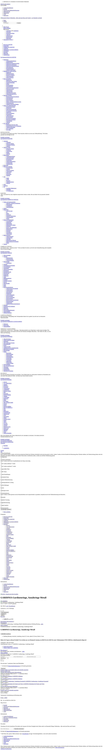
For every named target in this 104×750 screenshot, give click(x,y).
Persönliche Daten (10, 33)
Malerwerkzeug (6, 235)
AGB (4, 14)
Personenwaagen (10, 89)
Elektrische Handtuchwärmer (12, 63)
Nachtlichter (9, 160)
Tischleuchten (9, 162)
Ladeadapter (9, 171)
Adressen (8, 34)
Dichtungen (8, 108)
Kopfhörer (8, 150)
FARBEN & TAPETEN (8, 519)
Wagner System (6, 426)
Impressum (5, 15)
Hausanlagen (9, 292)
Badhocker (8, 72)
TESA (4, 421)
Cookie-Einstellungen (8, 7)
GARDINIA (6, 389)
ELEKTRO (6, 518)
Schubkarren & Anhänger (9, 306)
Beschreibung (4, 621)
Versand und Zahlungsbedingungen (11, 10)
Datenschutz (6, 13)
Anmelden (8, 30)
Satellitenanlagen (10, 181)
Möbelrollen (9, 362)
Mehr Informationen (59, 747)
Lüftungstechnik (10, 115)
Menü (4, 20)
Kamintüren (9, 114)
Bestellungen (9, 37)
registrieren (15, 30)
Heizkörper (5, 59)
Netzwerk (8, 173)
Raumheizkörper (10, 68)
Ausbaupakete (9, 289)
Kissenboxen (6, 273)
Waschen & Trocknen (8, 370)
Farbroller (8, 239)
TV (4, 187)
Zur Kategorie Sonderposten (7, 442)
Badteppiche (9, 80)
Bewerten (3, 616)
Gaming (8, 169)
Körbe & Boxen (9, 77)
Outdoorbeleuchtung (10, 161)
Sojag (4, 415)
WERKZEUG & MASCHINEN (10, 521)
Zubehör (8, 122)
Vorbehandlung (9, 217)
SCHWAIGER (6, 412)
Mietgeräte (5, 578)
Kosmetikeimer (9, 86)
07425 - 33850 (4, 697)
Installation (8, 112)
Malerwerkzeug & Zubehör (12, 241)
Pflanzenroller (6, 283)
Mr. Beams (5, 401)
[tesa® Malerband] (5, 686)
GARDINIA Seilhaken (17, 676)
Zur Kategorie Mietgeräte (6, 440)
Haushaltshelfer (6, 344)
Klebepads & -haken (10, 225)
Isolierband (8, 222)
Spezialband (9, 232)
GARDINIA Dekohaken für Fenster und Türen (33, 683)
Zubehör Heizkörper (10, 69)
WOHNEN (6, 523)
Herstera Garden (7, 391)
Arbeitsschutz (9, 237)
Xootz (4, 431)
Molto (4, 400)
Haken (7, 84)
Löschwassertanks (10, 294)
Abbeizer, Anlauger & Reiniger (13, 203)
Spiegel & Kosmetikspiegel (12, 87)
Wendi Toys (6, 428)
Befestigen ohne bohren (11, 81)
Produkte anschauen (5, 137)
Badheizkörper (9, 62)
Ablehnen (3, 748)
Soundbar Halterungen (11, 188)
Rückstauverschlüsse (10, 119)
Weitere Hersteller (7, 433)
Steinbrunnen (9, 302)
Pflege (7, 213)
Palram (5, 405)
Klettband (8, 226)
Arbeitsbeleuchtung (10, 156)
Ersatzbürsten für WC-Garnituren (13, 126)
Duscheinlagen (9, 98)
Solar (4, 184)
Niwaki (5, 403)
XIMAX (5, 430)
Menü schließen (6, 28)
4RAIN (5, 382)
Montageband (9, 228)
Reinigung (8, 214)
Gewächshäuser (6, 266)
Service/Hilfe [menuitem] (10, 10)
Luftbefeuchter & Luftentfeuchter (10, 348)
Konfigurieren (8, 748)
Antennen (5, 141)
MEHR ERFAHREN (5, 4)
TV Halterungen (10, 190)
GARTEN (5, 520)
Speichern (3, 668)
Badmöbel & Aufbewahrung (9, 71)
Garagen (5, 264)
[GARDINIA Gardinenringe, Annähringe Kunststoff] (13, 681)
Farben (5, 208)
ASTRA (5, 384)
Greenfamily (6, 268)
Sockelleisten (9, 121)
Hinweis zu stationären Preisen (10, 717)
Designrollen (9, 355)
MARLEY (5, 398)
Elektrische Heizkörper (11, 64)
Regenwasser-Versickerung (12, 300)
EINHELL (5, 386)
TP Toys (5, 423)
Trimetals (5, 424)
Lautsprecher (9, 151)
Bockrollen (8, 353)
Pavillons (5, 279)
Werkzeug (5, 324)
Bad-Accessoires (7, 78)
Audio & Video (6, 147)
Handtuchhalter (9, 85)
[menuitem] (53, 8)
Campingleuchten (10, 157)
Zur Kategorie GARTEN (6, 253)
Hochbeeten (6, 270)
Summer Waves (6, 419)
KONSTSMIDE (7, 394)
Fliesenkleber (9, 204)
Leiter (4, 277)
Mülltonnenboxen (7, 278)
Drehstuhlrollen (9, 356)
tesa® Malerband (13, 686)
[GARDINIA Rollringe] (6, 678)
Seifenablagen (9, 90)
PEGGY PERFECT (7, 407)
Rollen (4, 351)
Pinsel (7, 242)
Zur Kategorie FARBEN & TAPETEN (9, 199)
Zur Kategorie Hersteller (6, 379)
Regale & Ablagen (10, 75)
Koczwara (5, 393)
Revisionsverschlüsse (11, 118)
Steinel (4, 417)
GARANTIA (6, 388)
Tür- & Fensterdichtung (8, 365)
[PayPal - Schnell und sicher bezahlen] (9, 594)
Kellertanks (8, 293)
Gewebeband (9, 221)
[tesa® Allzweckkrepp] (6, 672)
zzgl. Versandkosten (10, 606)
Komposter (5, 274)
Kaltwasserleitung (10, 113)
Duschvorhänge (9, 100)
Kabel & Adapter (10, 143)
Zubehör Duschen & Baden (12, 104)
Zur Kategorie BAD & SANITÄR (8, 57)
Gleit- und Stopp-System (8, 342)
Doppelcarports (9, 259)
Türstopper (5, 367)
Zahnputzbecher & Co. (11, 94)
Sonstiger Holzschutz (11, 216)
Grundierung (9, 205)
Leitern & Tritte (6, 346)
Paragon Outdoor (7, 406)
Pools (4, 284)
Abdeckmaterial (9, 236)
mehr (42, 624)
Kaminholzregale (7, 272)
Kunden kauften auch (5, 669)
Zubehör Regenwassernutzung (13, 303)
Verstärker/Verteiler (10, 144)
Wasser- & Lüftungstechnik (9, 105)
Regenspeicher (9, 298)
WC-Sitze (8, 129)
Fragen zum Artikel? (8, 646)
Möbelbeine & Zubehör (8, 349)
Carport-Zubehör (10, 260)
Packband (8, 230)
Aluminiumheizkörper (11, 61)
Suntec (4, 420)
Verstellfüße (6, 368)
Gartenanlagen (9, 291)
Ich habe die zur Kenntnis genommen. (17, 666)
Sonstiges (5, 185)
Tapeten (5, 244)
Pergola (5, 282)
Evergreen (5, 387)
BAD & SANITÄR (7, 516)
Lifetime (5, 396)
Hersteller (5, 524)
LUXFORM (6, 397)
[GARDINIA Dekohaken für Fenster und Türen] (12, 683)
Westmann (5, 429)
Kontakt (5, 9)
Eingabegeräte (9, 167)
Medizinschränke (10, 73)
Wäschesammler (10, 76)
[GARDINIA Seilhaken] (6, 676)
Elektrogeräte (6, 261)
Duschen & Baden (7, 95)
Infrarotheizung (9, 67)
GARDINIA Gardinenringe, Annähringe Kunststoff (36, 681)
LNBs (7, 179)
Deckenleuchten (9, 159)
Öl (6, 212)
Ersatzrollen (9, 358)
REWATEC (6, 411)
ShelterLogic (6, 414)
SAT (4, 176)
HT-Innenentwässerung (11, 110)
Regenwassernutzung (8, 287)
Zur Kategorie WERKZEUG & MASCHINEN (11, 321)
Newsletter (5, 719)
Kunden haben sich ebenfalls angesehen (19, 669)
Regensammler (9, 296)
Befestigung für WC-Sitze (12, 124)
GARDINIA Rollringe (17, 678)
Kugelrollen (9, 359)
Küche (4, 345)
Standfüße (8, 189)
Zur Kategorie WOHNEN (6, 336)
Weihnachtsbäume (7, 312)
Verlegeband (9, 234)
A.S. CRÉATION (7, 383)
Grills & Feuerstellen (8, 269)
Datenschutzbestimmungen (14, 666)
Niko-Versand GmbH (8, 402)
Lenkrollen (8, 360)
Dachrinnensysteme (10, 106)
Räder (4, 286)
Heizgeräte (5, 165)
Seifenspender (9, 91)
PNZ (4, 408)
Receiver (8, 180)
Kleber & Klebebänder (8, 219)
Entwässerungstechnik (11, 109)
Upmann (5, 425)
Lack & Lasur (9, 211)
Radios (7, 152)
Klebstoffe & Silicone (11, 240)
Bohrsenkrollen (9, 354)
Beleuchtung (6, 155)
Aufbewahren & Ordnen (8, 340)
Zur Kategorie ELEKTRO (6, 138)
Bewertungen (10, 621)
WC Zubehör (6, 123)
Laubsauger (8, 263)
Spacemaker (6, 416)
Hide (4, 392)
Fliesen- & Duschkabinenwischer (13, 101)
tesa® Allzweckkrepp (16, 672)
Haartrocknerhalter (10, 82)
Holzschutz (5, 209)
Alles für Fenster (7, 339)
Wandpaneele (6, 369)
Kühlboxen (5, 275)
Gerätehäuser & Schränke (9, 265)
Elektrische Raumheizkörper (12, 66)
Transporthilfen (6, 311)
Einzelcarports (9, 257)
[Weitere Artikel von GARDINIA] (4, 601)
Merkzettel (8, 38)
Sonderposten (6, 579)
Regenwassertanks (10, 297)
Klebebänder (9, 223)
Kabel (7, 178)
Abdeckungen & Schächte (12, 288)
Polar (4, 410)
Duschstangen (9, 99)
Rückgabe (5, 707)
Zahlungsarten (9, 35)
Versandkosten (25, 733)
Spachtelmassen (9, 207)
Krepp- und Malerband (11, 227)
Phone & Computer (7, 166)
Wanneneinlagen (10, 103)
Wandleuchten (9, 164)
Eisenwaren (6, 325)
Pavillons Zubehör (7, 280)
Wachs (7, 218)
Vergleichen (3, 613)
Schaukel (5, 305)
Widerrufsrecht (6, 11)
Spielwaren (5, 309)
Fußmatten (5, 341)
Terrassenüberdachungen (9, 310)
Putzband (8, 231)
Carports (5, 256)
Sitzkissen (5, 307)
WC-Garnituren (9, 128)
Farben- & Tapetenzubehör (9, 202)
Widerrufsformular (7, 710)
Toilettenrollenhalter (10, 127)
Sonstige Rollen (9, 363)
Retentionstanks (9, 301)
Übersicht (8, 32)
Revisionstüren (9, 117)
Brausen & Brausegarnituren (12, 96)
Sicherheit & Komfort (11, 92)
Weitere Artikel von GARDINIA (10, 647)
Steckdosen (8, 174)
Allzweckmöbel (6, 255)
